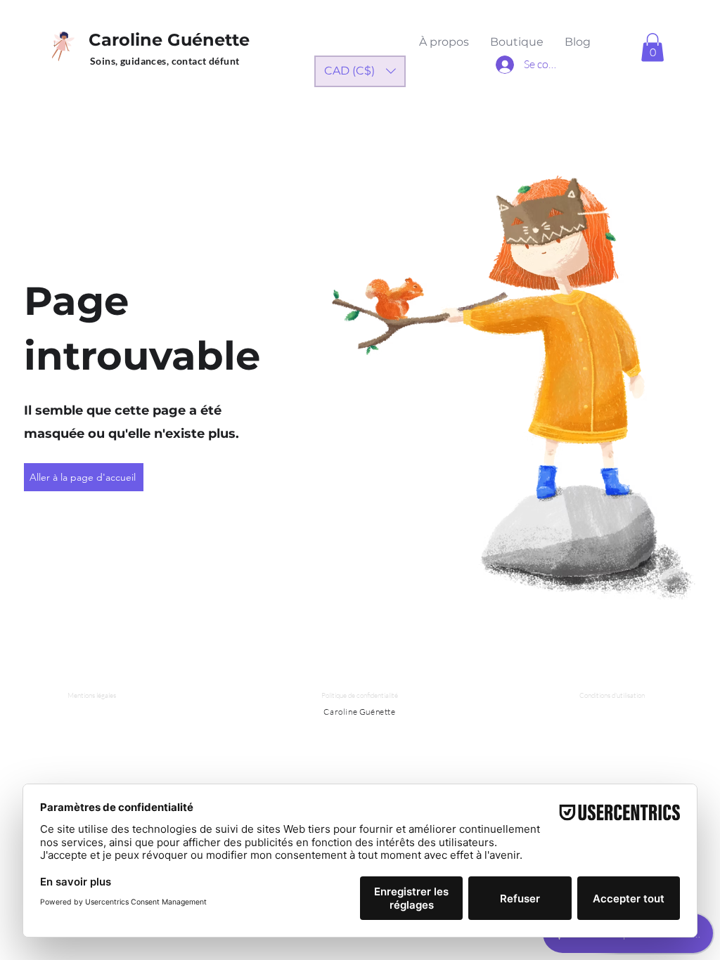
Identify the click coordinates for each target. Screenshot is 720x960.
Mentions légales (92, 695)
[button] (652, 47)
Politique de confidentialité (359, 695)
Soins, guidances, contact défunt (164, 61)
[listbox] (360, 71)
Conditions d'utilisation (612, 695)
